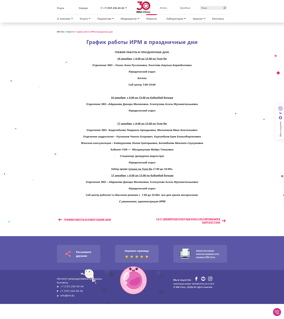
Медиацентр (129, 18)
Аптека (163, 7)
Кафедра (83, 7)
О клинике (63, 18)
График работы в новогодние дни (87, 219)
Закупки (198, 18)
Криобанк (185, 7)
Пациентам (104, 18)
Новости (151, 18)
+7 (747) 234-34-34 (71, 291)
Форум (60, 7)
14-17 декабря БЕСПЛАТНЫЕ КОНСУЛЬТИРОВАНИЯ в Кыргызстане (188, 221)
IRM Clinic (61, 32)
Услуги (84, 18)
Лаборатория (174, 18)
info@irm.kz (67, 295)
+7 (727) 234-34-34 (71, 286)
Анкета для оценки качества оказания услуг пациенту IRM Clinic (207, 253)
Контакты (218, 18)
